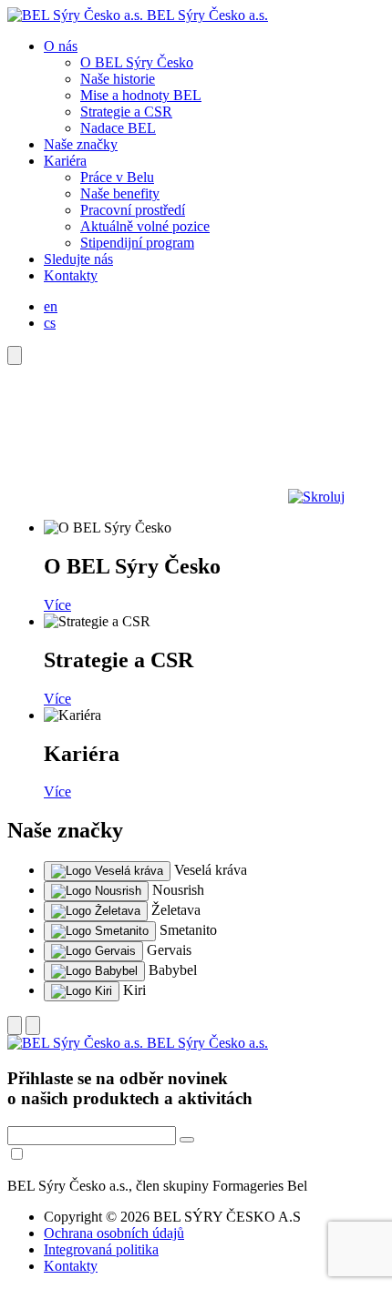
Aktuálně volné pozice (145, 226)
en (50, 306)
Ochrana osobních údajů (114, 1233)
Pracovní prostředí (132, 210)
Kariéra (65, 160)
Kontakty (71, 275)
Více (57, 605)
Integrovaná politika (101, 1249)
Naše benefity (120, 193)
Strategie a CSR (126, 111)
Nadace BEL (118, 128)
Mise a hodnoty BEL (140, 95)
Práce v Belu (117, 177)
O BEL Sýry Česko (136, 62)
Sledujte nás (78, 259)
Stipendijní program (137, 242)
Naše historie (117, 78)
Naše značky (81, 144)
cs (50, 322)
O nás (60, 46)
